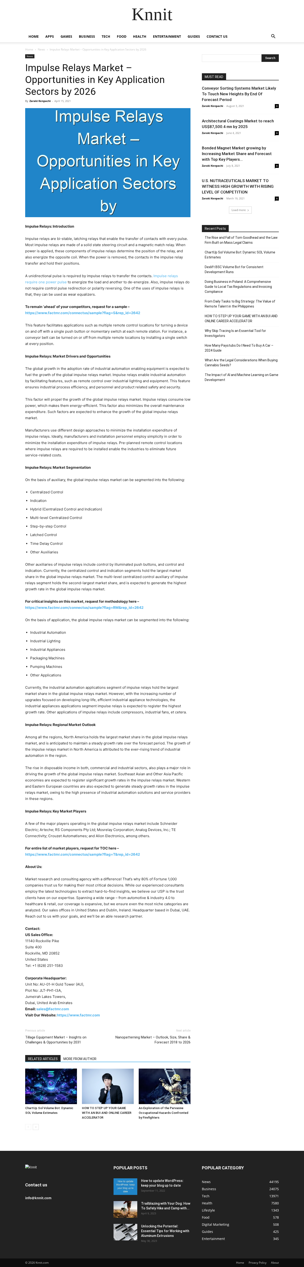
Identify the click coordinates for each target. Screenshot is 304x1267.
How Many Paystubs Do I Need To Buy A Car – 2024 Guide (239, 348)
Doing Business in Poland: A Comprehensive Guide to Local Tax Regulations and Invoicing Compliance (238, 287)
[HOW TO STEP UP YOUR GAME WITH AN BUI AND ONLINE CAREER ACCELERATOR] (108, 1086)
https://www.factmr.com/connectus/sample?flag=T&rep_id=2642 (82, 854)
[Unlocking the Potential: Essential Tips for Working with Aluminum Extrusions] (125, 1232)
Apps (49, 36)
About (275, 1263)
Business (87, 36)
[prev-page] (28, 1127)
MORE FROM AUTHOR (79, 1059)
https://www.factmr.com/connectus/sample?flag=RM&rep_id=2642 (84, 607)
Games (66, 36)
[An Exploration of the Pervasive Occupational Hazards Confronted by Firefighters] (164, 1086)
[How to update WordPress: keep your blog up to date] (125, 1186)
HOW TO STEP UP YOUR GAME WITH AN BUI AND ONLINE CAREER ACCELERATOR (106, 1112)
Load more (239, 210)
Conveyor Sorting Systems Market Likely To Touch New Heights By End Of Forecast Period (239, 94)
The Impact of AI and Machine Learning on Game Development (241, 377)
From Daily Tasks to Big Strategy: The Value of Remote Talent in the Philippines (240, 303)
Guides (194, 36)
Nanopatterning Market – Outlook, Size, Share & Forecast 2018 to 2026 (152, 1039)
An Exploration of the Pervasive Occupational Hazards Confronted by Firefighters (163, 1112)
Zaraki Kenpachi (40, 101)
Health (139, 36)
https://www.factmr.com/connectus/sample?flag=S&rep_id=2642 (82, 313)
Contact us (217, 36)
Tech (106, 36)
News (41, 49)
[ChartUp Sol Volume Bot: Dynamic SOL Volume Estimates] (51, 1086)
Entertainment (167, 36)
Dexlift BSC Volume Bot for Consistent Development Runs (234, 269)
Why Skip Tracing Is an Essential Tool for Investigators (235, 333)
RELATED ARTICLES (43, 1059)
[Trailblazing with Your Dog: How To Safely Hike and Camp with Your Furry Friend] (125, 1209)
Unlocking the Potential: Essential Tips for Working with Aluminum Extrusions (165, 1231)
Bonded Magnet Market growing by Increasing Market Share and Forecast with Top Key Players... (237, 154)
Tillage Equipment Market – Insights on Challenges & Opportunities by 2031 (55, 1039)
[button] (273, 37)
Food (121, 36)
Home (33, 36)
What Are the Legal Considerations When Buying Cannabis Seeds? (241, 362)
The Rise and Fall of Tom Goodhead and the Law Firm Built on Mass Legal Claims (241, 240)
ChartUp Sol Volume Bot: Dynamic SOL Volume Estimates (240, 254)
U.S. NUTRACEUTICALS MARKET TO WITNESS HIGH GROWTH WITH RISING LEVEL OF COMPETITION (238, 186)
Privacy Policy (257, 1263)
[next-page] (36, 1127)
